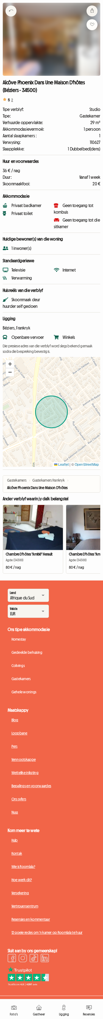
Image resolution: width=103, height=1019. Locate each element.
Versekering (20, 893)
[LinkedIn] (45, 959)
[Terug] (10, 17)
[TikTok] (34, 959)
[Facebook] (12, 959)
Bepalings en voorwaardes (31, 786)
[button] (10, 364)
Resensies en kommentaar (31, 919)
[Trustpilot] (28, 984)
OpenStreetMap (87, 464)
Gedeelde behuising (27, 652)
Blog (15, 720)
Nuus (15, 812)
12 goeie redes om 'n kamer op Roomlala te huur (47, 932)
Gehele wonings (24, 692)
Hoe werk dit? (22, 880)
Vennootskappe (24, 759)
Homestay (19, 639)
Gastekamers (21, 679)
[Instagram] (23, 959)
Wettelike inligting (25, 773)
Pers (15, 746)
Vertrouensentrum (25, 906)
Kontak (17, 853)
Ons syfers (19, 799)
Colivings (18, 666)
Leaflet (63, 464)
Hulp (15, 840)
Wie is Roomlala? (23, 867)
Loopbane (19, 733)
